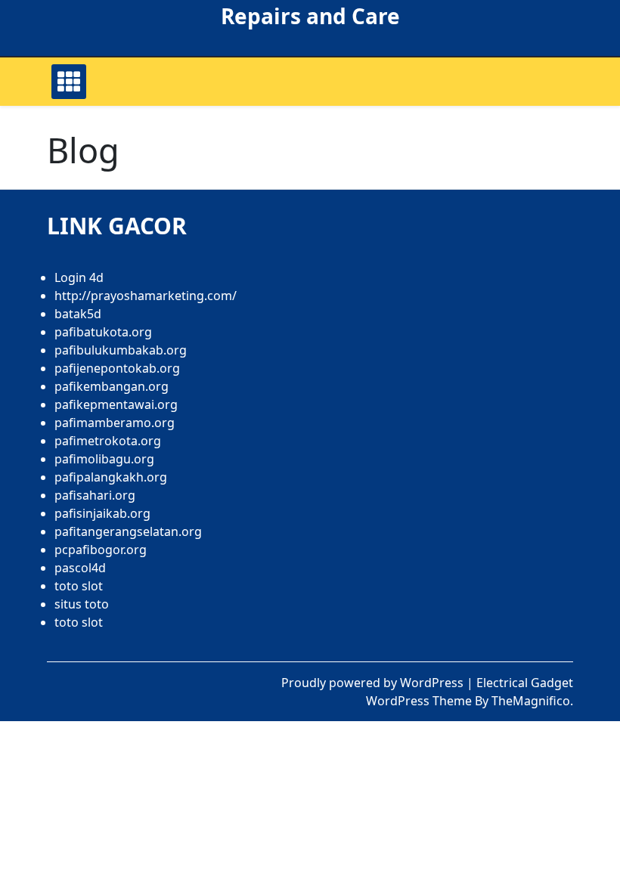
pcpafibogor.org (100, 549)
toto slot (78, 586)
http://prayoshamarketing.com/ (145, 295)
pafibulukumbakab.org (120, 350)
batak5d (77, 313)
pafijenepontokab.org (117, 368)
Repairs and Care (310, 16)
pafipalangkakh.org (110, 477)
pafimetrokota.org (107, 440)
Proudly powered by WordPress (374, 682)
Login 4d (79, 277)
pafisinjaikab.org (102, 513)
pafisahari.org (94, 495)
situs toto (81, 604)
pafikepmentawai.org (116, 404)
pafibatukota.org (103, 332)
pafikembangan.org (111, 386)
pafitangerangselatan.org (128, 531)
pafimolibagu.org (104, 459)
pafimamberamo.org (114, 422)
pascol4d (80, 567)
